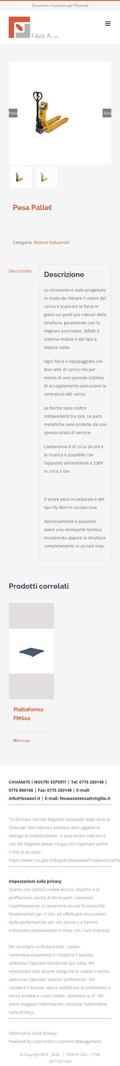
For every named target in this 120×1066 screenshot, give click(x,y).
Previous (13, 113)
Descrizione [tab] (20, 271)
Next (107, 113)
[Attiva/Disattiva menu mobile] (108, 23)
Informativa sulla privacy (33, 1033)
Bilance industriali (51, 242)
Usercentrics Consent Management (67, 1041)
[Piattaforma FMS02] (31, 651)
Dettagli (23, 740)
